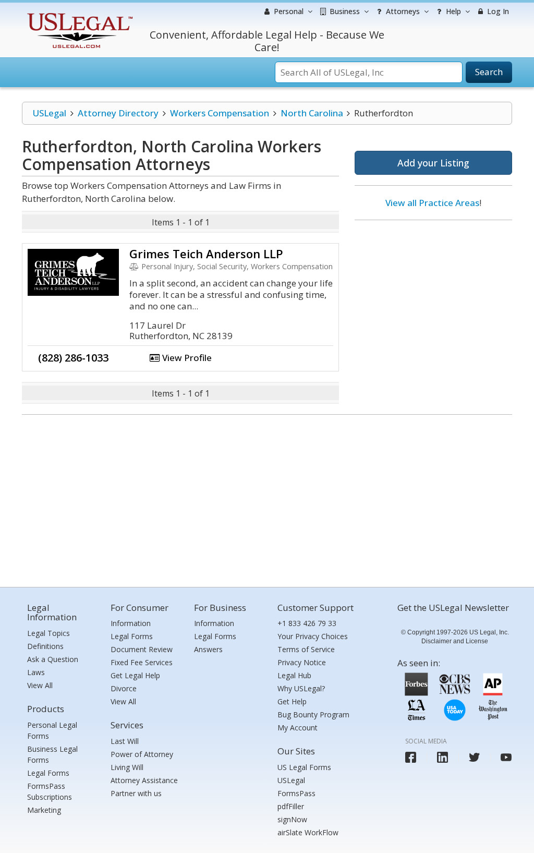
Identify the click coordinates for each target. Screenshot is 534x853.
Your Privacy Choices (312, 636)
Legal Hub (294, 675)
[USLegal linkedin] (442, 757)
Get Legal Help (135, 675)
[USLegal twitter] (474, 757)
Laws (36, 672)
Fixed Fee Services (142, 662)
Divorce (124, 688)
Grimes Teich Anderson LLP (206, 253)
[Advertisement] (433, 296)
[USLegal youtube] (506, 757)
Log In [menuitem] (497, 11)
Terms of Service (306, 649)
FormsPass (296, 793)
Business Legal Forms (52, 754)
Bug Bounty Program (313, 714)
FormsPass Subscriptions (49, 791)
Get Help (292, 701)
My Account (297, 727)
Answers (208, 649)
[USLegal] (78, 14)
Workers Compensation (219, 113)
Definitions (45, 646)
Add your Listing (433, 163)
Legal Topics (48, 633)
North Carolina (312, 113)
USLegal (49, 113)
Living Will (127, 767)
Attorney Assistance (144, 780)
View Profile (186, 358)
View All (40, 685)
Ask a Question (52, 659)
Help (452, 11)
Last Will (125, 741)
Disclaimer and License (454, 641)
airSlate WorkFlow (307, 832)
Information (131, 623)
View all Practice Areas (432, 203)
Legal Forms (48, 773)
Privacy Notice (301, 662)
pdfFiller (290, 806)
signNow (292, 819)
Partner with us (136, 793)
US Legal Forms (304, 767)
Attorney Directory (118, 113)
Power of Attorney (142, 754)
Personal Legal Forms (52, 730)
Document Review (142, 649)
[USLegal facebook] (410, 757)
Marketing (44, 810)
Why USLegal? (301, 688)
